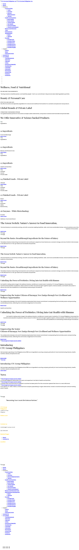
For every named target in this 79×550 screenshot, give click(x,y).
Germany (7, 59)
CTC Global (6, 56)
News (6, 52)
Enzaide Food (11, 42)
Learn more (3, 200)
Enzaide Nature (11, 46)
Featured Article (9, 53)
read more (3, 231)
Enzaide (7, 38)
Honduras (7, 75)
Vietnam (7, 61)
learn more (3, 136)
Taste (8, 10)
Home (4, 4)
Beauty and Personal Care (12, 490)
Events (7, 50)
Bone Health (10, 19)
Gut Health (10, 24)
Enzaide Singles (11, 47)
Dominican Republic (10, 64)
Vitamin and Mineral (12, 27)
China (6, 63)
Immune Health (11, 25)
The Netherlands (9, 58)
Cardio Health (11, 22)
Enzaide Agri (10, 39)
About (4, 5)
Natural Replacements (13, 476)
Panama (7, 73)
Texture (9, 16)
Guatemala (8, 66)
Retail (8, 35)
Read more (3, 246)
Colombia (7, 67)
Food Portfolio (9, 8)
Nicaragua (8, 70)
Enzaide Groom (11, 44)
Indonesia (7, 69)
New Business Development (12, 492)
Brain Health (10, 21)
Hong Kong (8, 72)
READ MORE (3, 358)
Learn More (3, 152)
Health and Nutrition (10, 18)
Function (9, 11)
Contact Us (6, 55)
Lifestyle (9, 36)
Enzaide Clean (11, 41)
